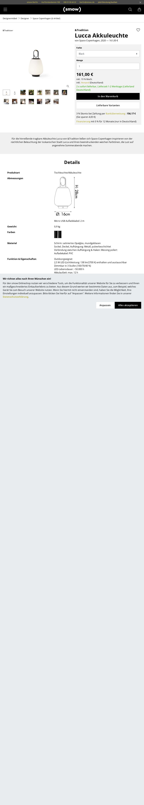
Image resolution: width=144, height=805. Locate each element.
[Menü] (5, 9)
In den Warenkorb (108, 96)
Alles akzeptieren (128, 305)
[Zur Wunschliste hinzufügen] (138, 30)
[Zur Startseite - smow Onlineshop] (72, 9)
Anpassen (105, 305)
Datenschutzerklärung (15, 296)
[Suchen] (130, 9)
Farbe (79, 47)
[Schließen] (140, 2)
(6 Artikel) (46, 18)
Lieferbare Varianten (108, 105)
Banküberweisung (115, 113)
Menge (79, 60)
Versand (85, 82)
